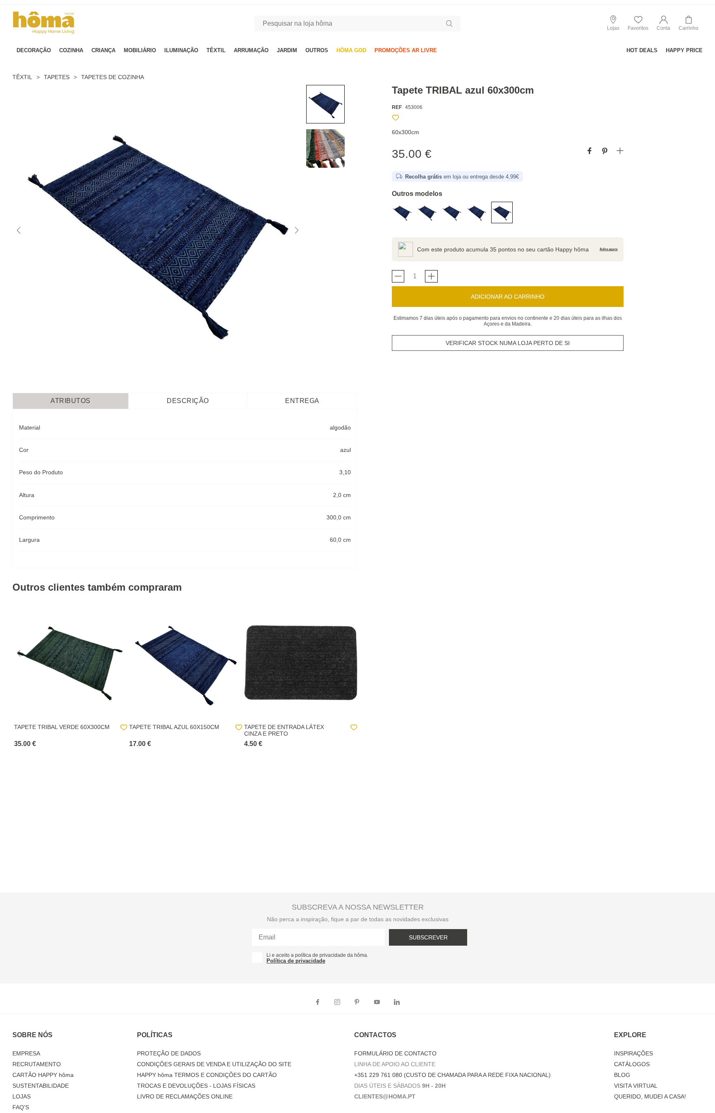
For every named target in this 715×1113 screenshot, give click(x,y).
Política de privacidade (295, 961)
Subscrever (428, 937)
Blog (622, 1075)
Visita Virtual (635, 1085)
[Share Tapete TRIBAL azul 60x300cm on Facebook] (589, 151)
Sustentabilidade (40, 1085)
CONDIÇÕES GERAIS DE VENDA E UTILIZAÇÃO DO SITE (214, 1064)
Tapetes (57, 77)
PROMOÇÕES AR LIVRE (405, 50)
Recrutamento (36, 1064)
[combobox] (357, 23)
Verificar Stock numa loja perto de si (508, 343)
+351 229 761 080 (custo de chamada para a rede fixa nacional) (452, 1075)
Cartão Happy (43, 1075)
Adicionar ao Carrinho (508, 296)
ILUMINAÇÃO (181, 50)
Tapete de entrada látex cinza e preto (284, 730)
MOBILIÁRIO (140, 50)
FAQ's (20, 1107)
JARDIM (287, 50)
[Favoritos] (395, 119)
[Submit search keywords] (449, 23)
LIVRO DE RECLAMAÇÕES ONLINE (185, 1096)
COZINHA (71, 50)
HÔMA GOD (351, 50)
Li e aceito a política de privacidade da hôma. (317, 955)
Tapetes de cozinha (112, 77)
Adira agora (608, 249)
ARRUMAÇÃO (251, 50)
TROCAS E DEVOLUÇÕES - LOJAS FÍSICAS (196, 1085)
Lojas (21, 1096)
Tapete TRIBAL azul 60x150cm (174, 727)
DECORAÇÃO (34, 50)
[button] (663, 23)
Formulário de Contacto (395, 1053)
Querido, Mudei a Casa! (650, 1096)
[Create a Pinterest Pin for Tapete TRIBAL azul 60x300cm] (604, 151)
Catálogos (632, 1064)
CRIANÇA (103, 50)
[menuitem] (33, 50)
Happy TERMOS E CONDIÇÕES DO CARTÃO (207, 1075)
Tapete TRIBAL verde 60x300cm (62, 727)
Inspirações (633, 1053)
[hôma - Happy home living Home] (43, 33)
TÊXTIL (216, 50)
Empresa (26, 1053)
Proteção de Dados (169, 1053)
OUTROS (316, 50)
